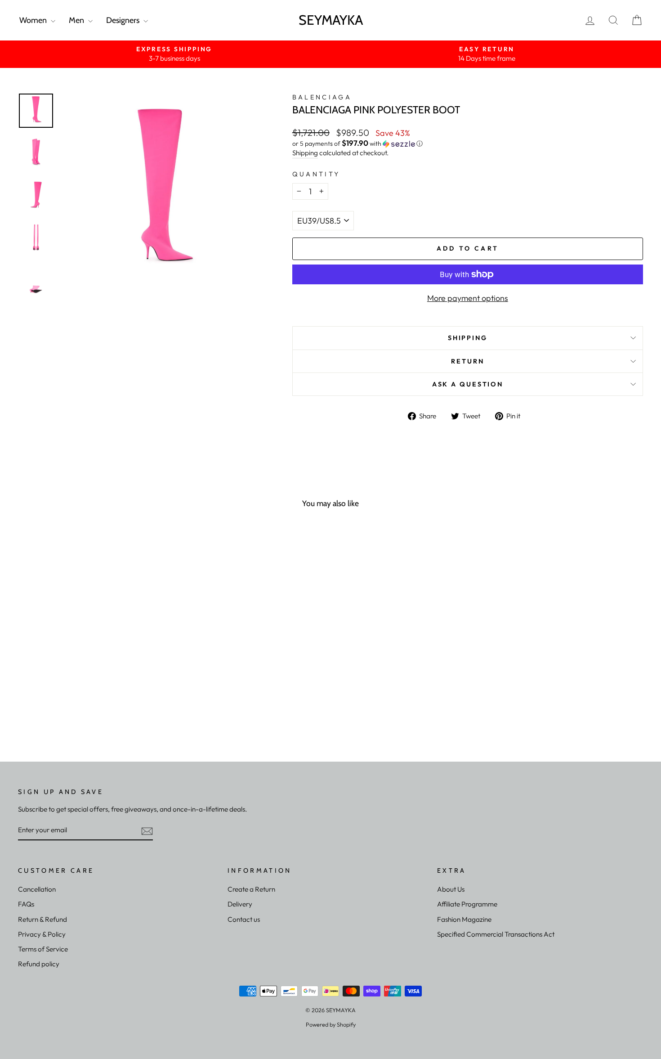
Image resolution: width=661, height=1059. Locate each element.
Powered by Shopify (331, 1024)
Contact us (244, 919)
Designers (123, 20)
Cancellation (37, 889)
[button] (467, 143)
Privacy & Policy (42, 934)
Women (34, 20)
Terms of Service (43, 949)
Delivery (240, 904)
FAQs (26, 904)
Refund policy (38, 964)
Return (467, 361)
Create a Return (251, 889)
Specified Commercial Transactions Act (495, 934)
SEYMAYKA (331, 20)
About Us (450, 889)
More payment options (467, 298)
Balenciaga (322, 97)
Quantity (316, 174)
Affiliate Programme (467, 904)
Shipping (305, 152)
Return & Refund (42, 919)
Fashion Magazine (464, 919)
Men (77, 20)
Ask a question (467, 384)
